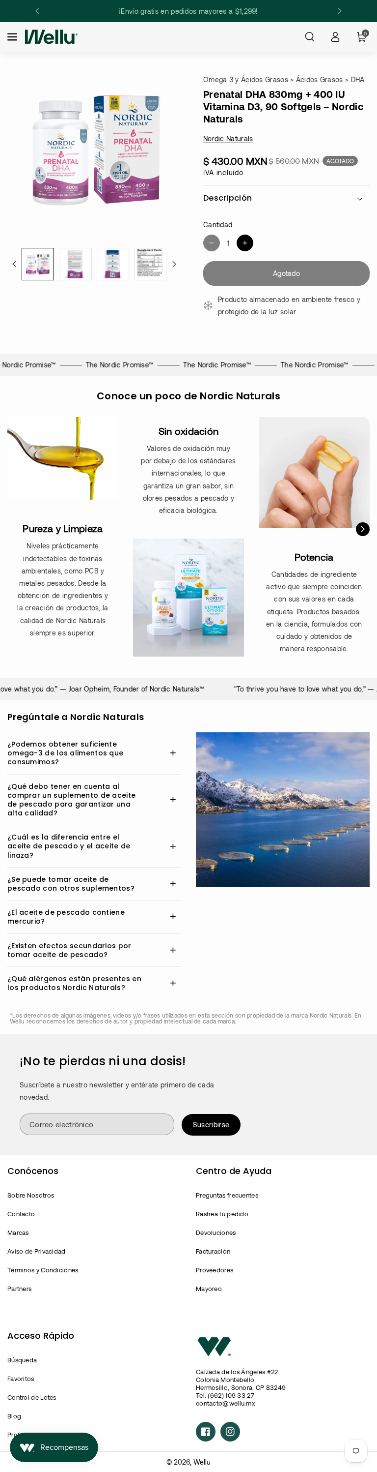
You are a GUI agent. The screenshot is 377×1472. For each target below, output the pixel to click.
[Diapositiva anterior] (37, 11)
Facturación (213, 1251)
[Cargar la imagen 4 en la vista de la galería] (150, 264)
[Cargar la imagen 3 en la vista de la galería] (113, 264)
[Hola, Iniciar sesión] (335, 37)
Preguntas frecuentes (227, 1195)
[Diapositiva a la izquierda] (14, 264)
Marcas (18, 1232)
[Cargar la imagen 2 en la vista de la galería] (75, 264)
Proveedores (214, 1270)
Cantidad (217, 224)
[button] (13, 37)
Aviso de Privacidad (36, 1251)
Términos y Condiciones (43, 1270)
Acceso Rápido (40, 1335)
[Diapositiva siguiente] (340, 11)
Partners (19, 1288)
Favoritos (20, 1378)
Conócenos (32, 1171)
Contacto (21, 1214)
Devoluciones (216, 1232)
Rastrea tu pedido (222, 1214)
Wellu (202, 1462)
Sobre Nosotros (30, 1195)
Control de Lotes (31, 1397)
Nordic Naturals (228, 138)
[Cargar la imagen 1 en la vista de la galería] (38, 264)
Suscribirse (211, 1124)
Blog (14, 1416)
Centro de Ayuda (233, 1171)
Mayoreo (209, 1288)
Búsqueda (22, 1360)
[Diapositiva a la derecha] (174, 264)
